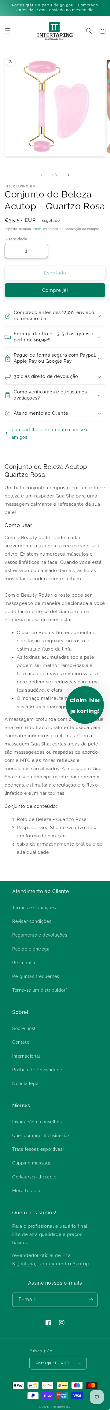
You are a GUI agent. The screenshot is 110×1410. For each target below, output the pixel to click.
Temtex (47, 1263)
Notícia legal (26, 1083)
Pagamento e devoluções (39, 935)
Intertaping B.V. (60, 1406)
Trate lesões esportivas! (38, 1149)
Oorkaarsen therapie (34, 1176)
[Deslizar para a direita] (68, 175)
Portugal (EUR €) (52, 1363)
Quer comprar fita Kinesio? (41, 1135)
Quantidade (16, 239)
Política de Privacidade (37, 1069)
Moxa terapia (26, 1190)
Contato (20, 1042)
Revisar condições (31, 921)
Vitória (27, 1263)
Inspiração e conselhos (37, 1121)
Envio (37, 229)
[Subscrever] (90, 1300)
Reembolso (24, 962)
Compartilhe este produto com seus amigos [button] (51, 433)
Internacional (26, 1056)
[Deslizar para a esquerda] (41, 175)
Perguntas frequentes (35, 976)
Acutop (80, 1263)
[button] (7, 30)
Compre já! (55, 290)
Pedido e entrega (31, 949)
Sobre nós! (23, 1028)
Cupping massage (32, 1162)
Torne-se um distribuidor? (40, 990)
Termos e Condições (34, 907)
